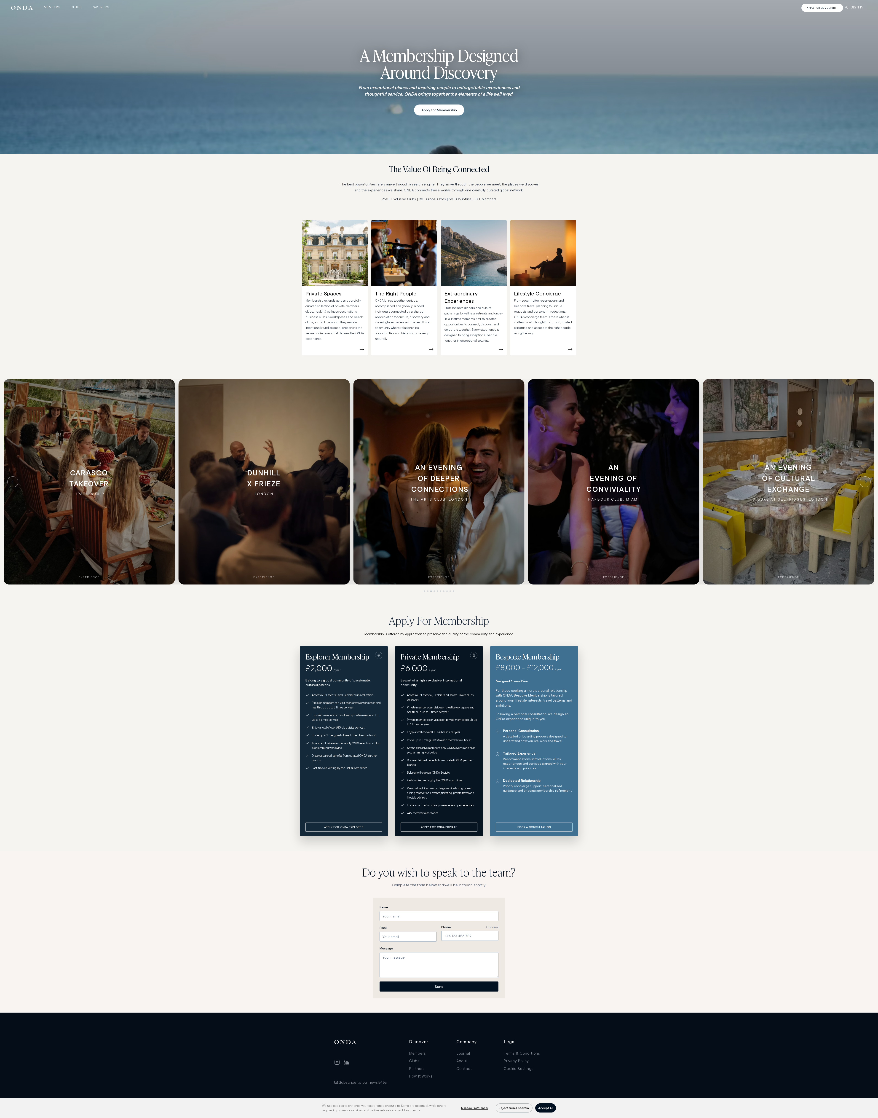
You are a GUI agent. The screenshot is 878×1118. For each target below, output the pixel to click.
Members (52, 7)
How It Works (421, 1076)
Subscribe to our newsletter (363, 1082)
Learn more (412, 1110)
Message (386, 948)
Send (439, 986)
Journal (463, 1053)
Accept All (545, 1108)
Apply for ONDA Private (439, 827)
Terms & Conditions (522, 1053)
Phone (446, 927)
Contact (464, 1068)
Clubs (76, 7)
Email (383, 928)
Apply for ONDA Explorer (344, 827)
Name (384, 907)
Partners (101, 7)
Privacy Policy (516, 1060)
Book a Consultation (534, 827)
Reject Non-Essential (514, 1108)
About (462, 1060)
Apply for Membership (439, 110)
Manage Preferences (474, 1108)
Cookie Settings (519, 1068)
